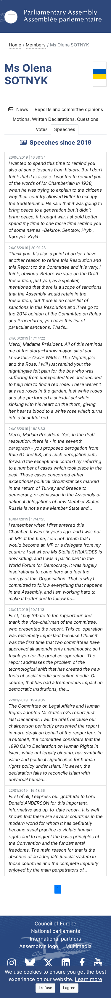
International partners (55, 939)
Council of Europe (55, 924)
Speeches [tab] (64, 129)
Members (36, 45)
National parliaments (55, 931)
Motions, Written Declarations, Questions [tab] (55, 119)
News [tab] (22, 109)
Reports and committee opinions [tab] (69, 109)
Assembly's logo (38, 946)
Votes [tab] (42, 129)
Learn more (88, 979)
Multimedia (78, 946)
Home (15, 45)
